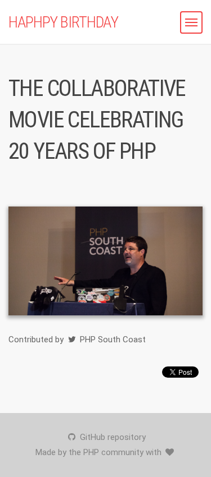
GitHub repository (112, 437)
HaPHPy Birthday (63, 22)
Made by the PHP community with (99, 452)
